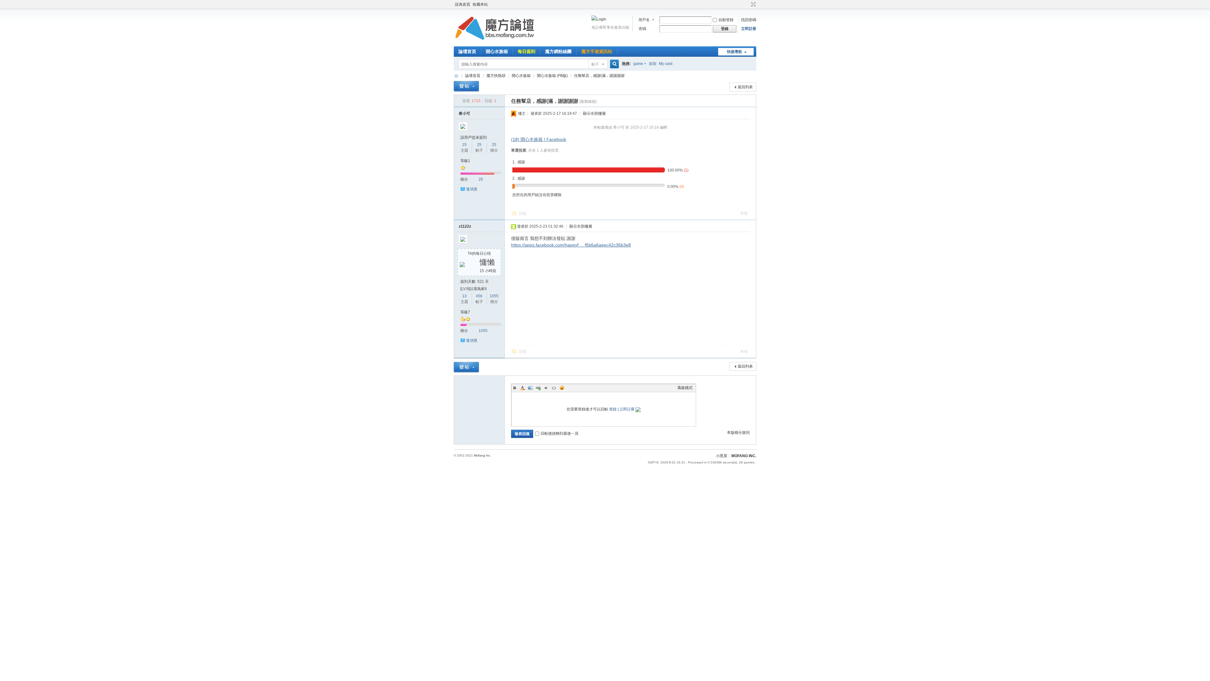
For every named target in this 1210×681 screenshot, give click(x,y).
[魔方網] (495, 42)
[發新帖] (466, 86)
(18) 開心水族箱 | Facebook (538, 139)
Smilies (562, 388)
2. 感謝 (518, 178)
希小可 (464, 113)
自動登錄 (726, 20)
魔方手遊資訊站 (596, 51)
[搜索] (613, 64)
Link (538, 388)
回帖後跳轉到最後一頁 (560, 433)
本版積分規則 (738, 432)
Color (522, 388)
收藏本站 (480, 4)
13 (464, 296)
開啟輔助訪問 (747, 4)
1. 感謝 (518, 162)
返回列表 (745, 87)
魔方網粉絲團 (558, 51)
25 (464, 145)
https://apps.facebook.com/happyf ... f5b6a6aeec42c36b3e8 (571, 244)
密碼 (642, 28)
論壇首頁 (467, 51)
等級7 (465, 312)
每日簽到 (526, 51)
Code (554, 388)
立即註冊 (748, 28)
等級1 (465, 161)
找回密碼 (748, 20)
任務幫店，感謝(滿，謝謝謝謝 (599, 75)
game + (639, 63)
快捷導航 (734, 51)
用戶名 (644, 20)
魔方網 (456, 75)
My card (665, 63)
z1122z (465, 226)
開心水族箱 (497, 51)
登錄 (613, 409)
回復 (523, 213)
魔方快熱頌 (496, 75)
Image (530, 388)
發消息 (471, 189)
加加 (652, 63)
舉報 (744, 213)
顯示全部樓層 (594, 113)
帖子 (595, 64)
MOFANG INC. (743, 456)
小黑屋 (721, 456)
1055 (494, 296)
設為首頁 (462, 4)
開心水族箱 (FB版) (552, 75)
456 (479, 296)
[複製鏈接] (587, 101)
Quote (546, 388)
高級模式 (685, 388)
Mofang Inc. (482, 455)
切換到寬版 (752, 4)
